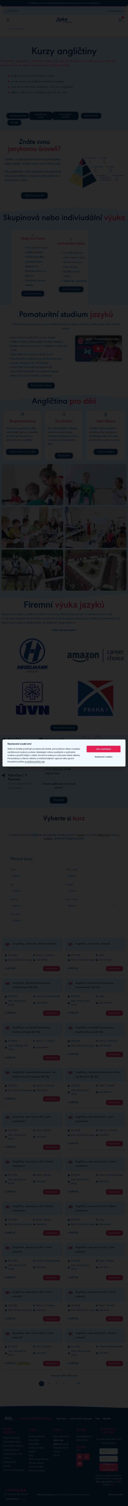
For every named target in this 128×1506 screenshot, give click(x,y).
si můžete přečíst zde (35, 761)
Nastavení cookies (103, 757)
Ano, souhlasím (103, 749)
